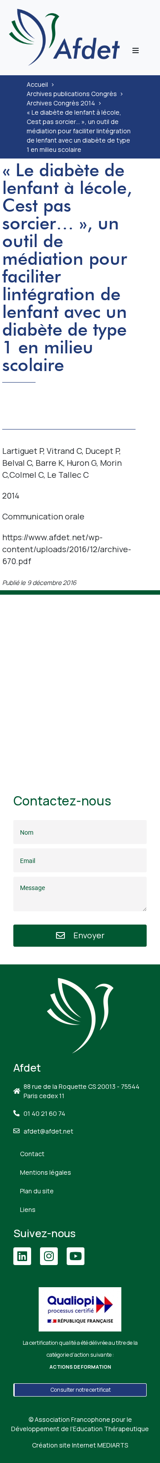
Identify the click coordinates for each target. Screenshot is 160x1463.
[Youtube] (75, 1256)
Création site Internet (80, 1445)
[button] (136, 50)
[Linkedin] (22, 1256)
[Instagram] (49, 1256)
